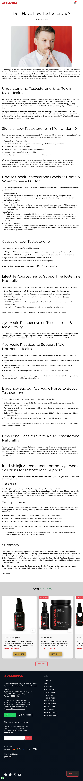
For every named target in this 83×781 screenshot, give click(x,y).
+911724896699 (25, 715)
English (71, 773)
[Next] (80, 615)
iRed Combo (46, 638)
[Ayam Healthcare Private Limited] (9, 3)
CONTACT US (48, 695)
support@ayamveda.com (15, 709)
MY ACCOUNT (48, 686)
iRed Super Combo (12, 507)
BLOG (46, 683)
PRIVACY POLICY (49, 701)
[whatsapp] (2, 779)
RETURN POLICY (49, 710)
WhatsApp (11, 715)
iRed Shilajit (6, 489)
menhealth (8, 573)
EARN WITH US (49, 689)
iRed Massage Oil (12, 638)
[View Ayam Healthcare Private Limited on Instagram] (5, 774)
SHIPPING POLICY (50, 704)
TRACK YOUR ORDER (50, 716)
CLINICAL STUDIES (50, 698)
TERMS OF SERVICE (50, 713)
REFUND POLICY (49, 707)
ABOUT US (47, 680)
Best (41, 589)
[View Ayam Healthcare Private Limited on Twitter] (14, 774)
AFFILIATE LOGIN (49, 692)
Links (46, 676)
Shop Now (41, 664)
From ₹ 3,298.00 (48, 649)
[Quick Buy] (33, 630)
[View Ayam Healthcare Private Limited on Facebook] (10, 774)
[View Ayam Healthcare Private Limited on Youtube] (19, 774)
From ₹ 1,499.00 (11, 649)
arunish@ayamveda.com (22, 702)
